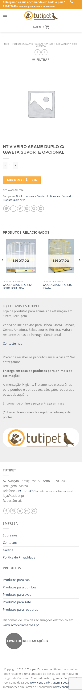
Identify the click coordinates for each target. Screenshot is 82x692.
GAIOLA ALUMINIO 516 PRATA (57, 286)
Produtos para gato (17, 602)
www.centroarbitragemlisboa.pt (51, 682)
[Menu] (5, 15)
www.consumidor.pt (66, 687)
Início (7, 44)
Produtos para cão (16, 580)
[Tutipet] (41, 15)
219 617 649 (24, 491)
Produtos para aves (22, 44)
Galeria (8, 550)
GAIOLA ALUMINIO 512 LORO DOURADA (17, 286)
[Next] (79, 267)
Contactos (10, 542)
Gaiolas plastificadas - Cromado (57, 45)
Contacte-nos (12, 343)
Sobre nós (10, 535)
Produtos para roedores (20, 609)
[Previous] (3, 267)
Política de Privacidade (19, 557)
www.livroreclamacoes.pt (21, 625)
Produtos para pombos (20, 587)
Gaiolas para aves (44, 44)
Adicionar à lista (22, 180)
